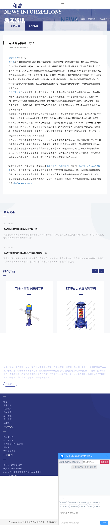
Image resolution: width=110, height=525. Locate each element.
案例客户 (7, 412)
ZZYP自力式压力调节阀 (81, 288)
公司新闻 (15, 26)
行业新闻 (103, 18)
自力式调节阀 (14, 92)
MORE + (10, 384)
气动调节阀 (64, 165)
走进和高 (7, 405)
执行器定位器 (9, 450)
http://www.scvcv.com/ (22, 182)
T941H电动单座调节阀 (29, 288)
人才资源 (7, 419)
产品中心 (7, 408)
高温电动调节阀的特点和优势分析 (20, 229)
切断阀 (6, 447)
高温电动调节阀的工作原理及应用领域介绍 (25, 252)
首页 (83, 18)
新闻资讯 (92, 18)
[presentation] (95, 271)
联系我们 (7, 422)
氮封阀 (11, 61)
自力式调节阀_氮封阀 (13, 443)
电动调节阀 (13, 57)
